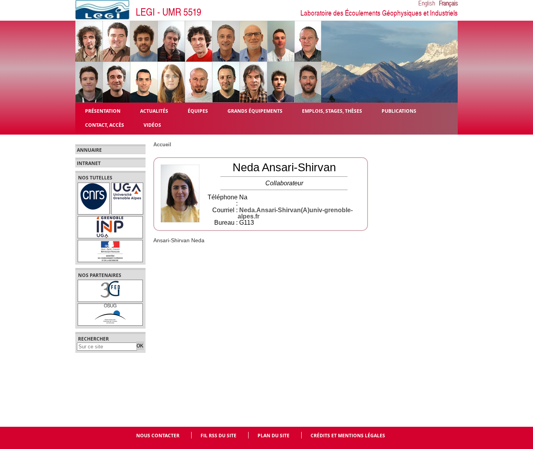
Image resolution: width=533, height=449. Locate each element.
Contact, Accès (104, 125)
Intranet (89, 163)
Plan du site (274, 435)
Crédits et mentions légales (348, 435)
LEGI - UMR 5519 (168, 12)
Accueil (162, 144)
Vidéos (152, 125)
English (426, 3)
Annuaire (89, 150)
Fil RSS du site (218, 435)
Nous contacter (157, 435)
